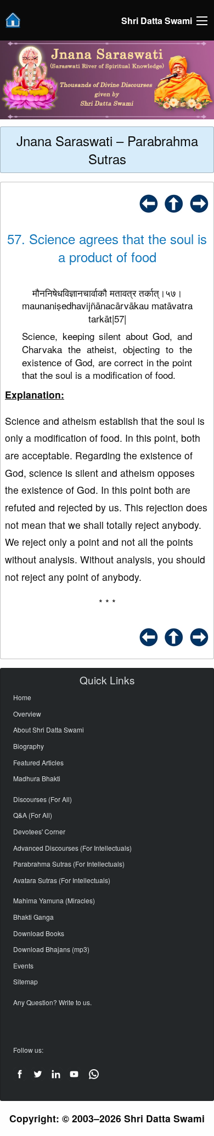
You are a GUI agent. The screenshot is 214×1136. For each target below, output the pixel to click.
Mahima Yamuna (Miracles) (54, 900)
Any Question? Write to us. (52, 1002)
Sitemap (25, 981)
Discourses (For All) (42, 799)
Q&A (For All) (32, 815)
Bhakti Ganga (33, 916)
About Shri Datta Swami (48, 729)
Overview (27, 713)
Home (22, 697)
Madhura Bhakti (36, 778)
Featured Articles (38, 762)
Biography (28, 746)
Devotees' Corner (39, 831)
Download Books (38, 933)
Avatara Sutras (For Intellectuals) (61, 880)
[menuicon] (201, 20)
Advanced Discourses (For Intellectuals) (72, 847)
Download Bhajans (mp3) (51, 949)
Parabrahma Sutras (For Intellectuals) (69, 863)
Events (23, 965)
